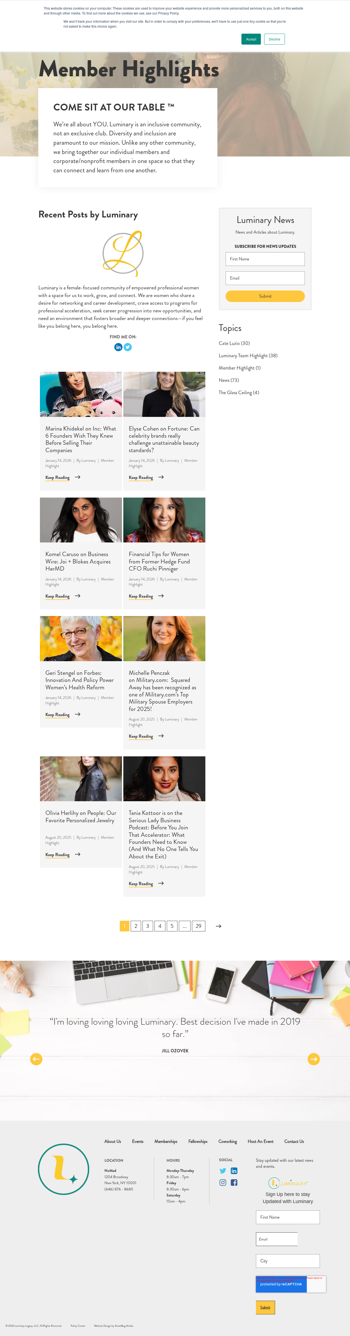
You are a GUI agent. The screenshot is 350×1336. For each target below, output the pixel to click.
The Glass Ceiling (239, 392)
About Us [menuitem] (112, 1141)
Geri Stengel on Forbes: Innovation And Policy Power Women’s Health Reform (79, 680)
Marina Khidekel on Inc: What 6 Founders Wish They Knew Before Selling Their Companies (80, 439)
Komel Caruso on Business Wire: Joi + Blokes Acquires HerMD (78, 561)
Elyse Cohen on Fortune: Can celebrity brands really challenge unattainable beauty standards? (164, 439)
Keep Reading (57, 477)
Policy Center (78, 1326)
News (229, 380)
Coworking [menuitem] (227, 1141)
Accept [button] (251, 39)
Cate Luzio (234, 343)
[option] (175, 1034)
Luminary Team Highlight (248, 355)
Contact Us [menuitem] (294, 1141)
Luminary (88, 460)
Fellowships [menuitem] (198, 1141)
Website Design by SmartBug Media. (113, 1326)
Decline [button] (274, 39)
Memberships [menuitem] (165, 1141)
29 (199, 926)
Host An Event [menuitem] (260, 1141)
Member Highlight (240, 367)
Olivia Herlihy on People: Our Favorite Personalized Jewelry (80, 816)
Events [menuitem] (138, 1141)
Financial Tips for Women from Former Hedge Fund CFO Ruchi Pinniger (159, 561)
